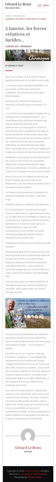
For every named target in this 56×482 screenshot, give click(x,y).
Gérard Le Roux (18, 4)
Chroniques (26, 46)
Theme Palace (34, 477)
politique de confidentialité (33, 474)
